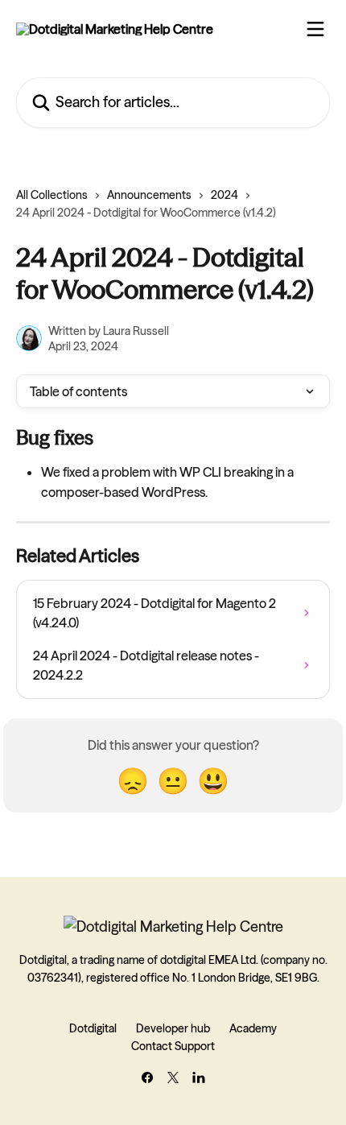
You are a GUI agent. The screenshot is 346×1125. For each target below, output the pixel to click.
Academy (253, 1028)
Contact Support (173, 1046)
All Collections (52, 195)
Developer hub (173, 1028)
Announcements (149, 195)
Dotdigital (93, 1028)
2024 (224, 195)
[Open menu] (315, 29)
